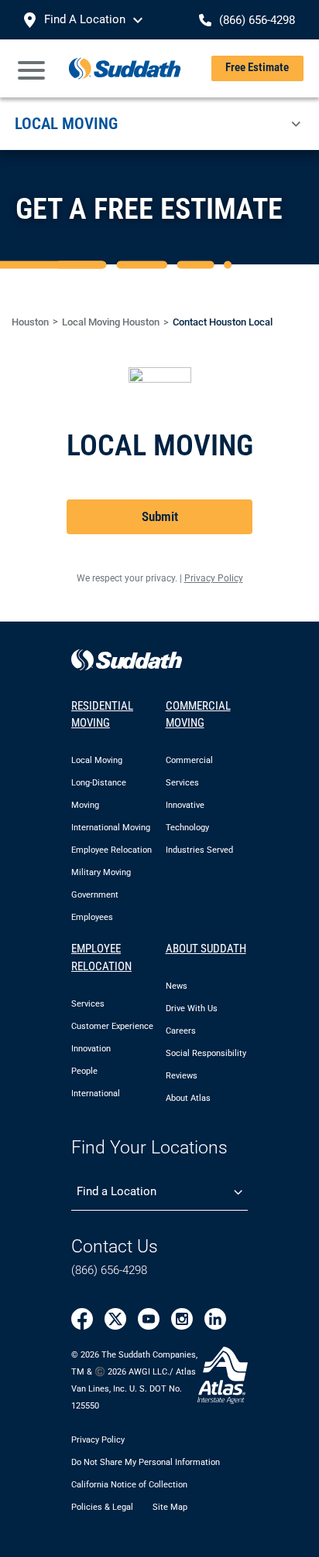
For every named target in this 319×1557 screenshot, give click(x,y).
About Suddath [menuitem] (206, 949)
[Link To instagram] (182, 1319)
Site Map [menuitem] (170, 1507)
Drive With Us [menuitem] (192, 1008)
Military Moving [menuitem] (101, 872)
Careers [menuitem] (181, 1031)
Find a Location (116, 1191)
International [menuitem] (95, 1094)
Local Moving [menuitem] (96, 760)
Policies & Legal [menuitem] (102, 1507)
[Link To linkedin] (215, 1319)
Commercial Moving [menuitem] (198, 715)
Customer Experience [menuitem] (112, 1026)
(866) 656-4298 (109, 1270)
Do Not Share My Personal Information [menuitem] (145, 1462)
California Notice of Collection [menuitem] (129, 1485)
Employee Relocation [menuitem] (111, 850)
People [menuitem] (84, 1071)
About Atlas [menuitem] (188, 1098)
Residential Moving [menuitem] (102, 715)
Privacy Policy (213, 578)
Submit (160, 516)
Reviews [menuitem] (181, 1076)
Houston (30, 322)
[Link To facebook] (82, 1319)
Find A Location (84, 19)
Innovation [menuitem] (91, 1049)
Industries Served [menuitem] (199, 850)
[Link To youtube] (149, 1319)
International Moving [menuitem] (110, 828)
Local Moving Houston (111, 322)
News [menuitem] (176, 986)
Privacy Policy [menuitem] (98, 1440)
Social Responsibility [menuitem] (206, 1053)
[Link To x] (115, 1319)
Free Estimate (257, 67)
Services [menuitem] (88, 1004)
